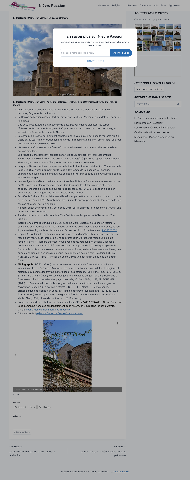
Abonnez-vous (121, 52)
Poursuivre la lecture (95, 61)
